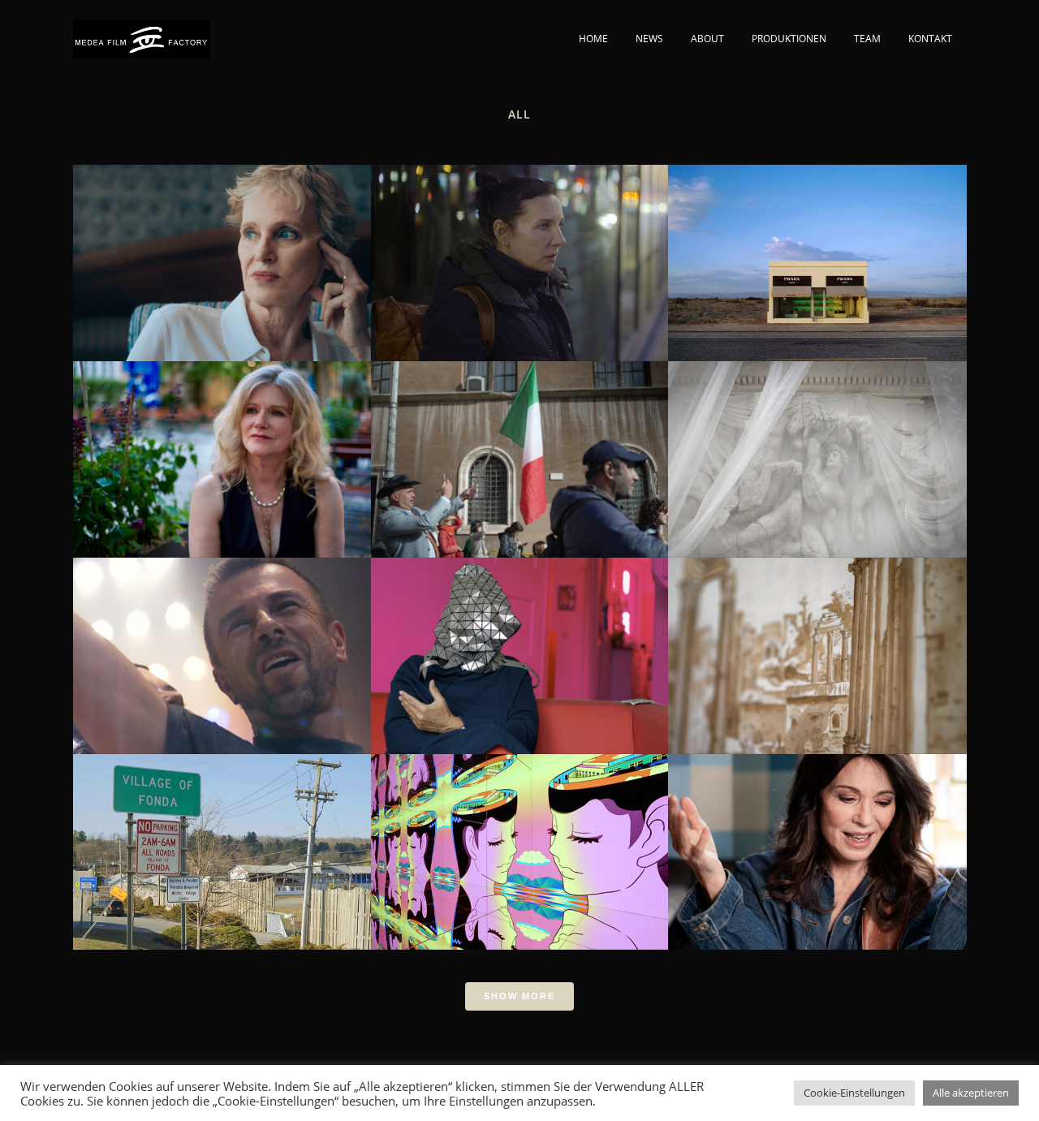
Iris (817, 839)
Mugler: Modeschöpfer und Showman (221, 643)
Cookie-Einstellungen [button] (854, 1092)
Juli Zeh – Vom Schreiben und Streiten (519, 250)
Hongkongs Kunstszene (519, 839)
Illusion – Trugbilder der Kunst (816, 250)
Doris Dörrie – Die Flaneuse (519, 643)
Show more (519, 996)
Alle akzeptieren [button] (971, 1092)
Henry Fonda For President (221, 839)
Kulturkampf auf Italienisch (519, 447)
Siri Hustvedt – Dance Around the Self (221, 250)
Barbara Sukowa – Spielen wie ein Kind (222, 447)
